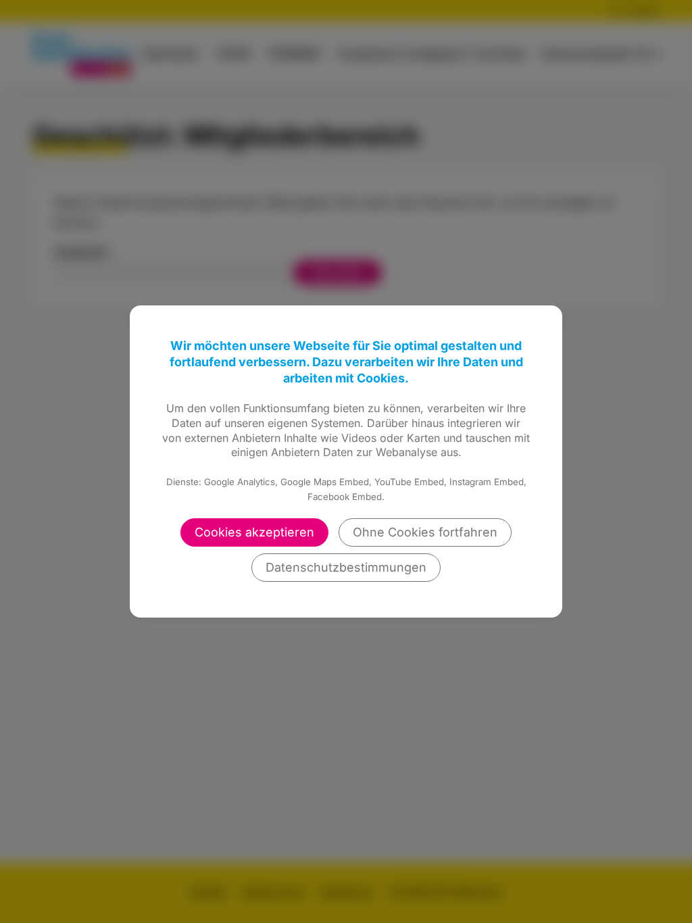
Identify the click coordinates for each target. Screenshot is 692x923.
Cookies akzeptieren (254, 532)
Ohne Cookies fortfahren (425, 532)
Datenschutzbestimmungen (346, 567)
